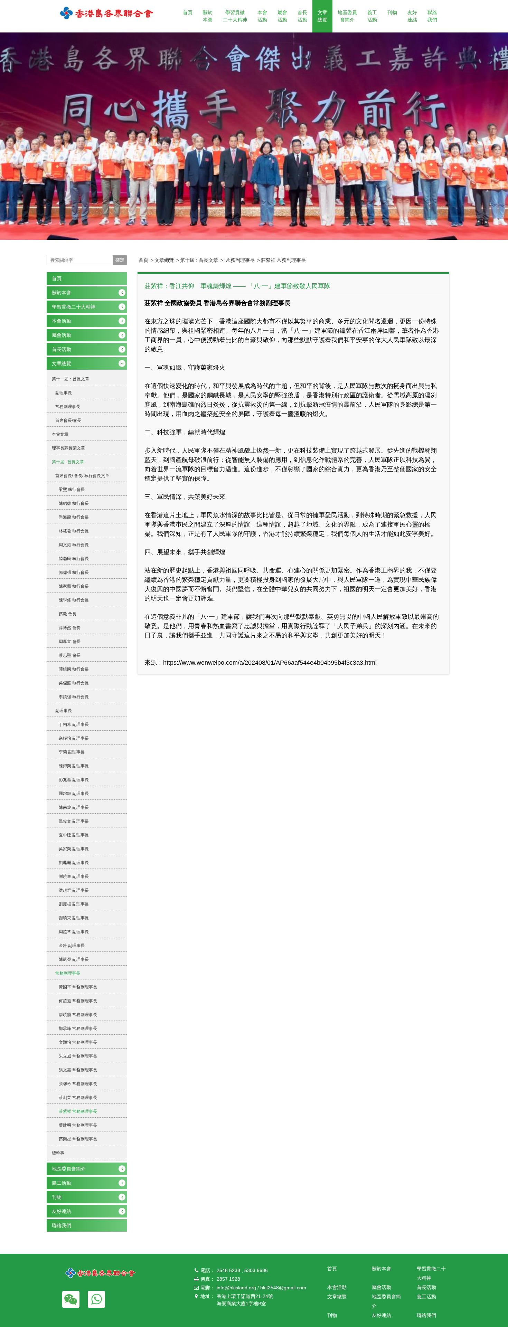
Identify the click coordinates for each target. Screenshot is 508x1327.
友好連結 (412, 16)
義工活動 (372, 16)
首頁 (187, 12)
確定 (119, 260)
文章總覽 (322, 16)
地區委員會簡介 (347, 16)
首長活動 (302, 16)
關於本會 (208, 16)
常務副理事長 (239, 260)
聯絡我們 (432, 16)
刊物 (392, 12)
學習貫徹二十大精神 (235, 16)
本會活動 (262, 16)
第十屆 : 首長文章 (199, 260)
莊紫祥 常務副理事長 (283, 260)
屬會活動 (282, 16)
